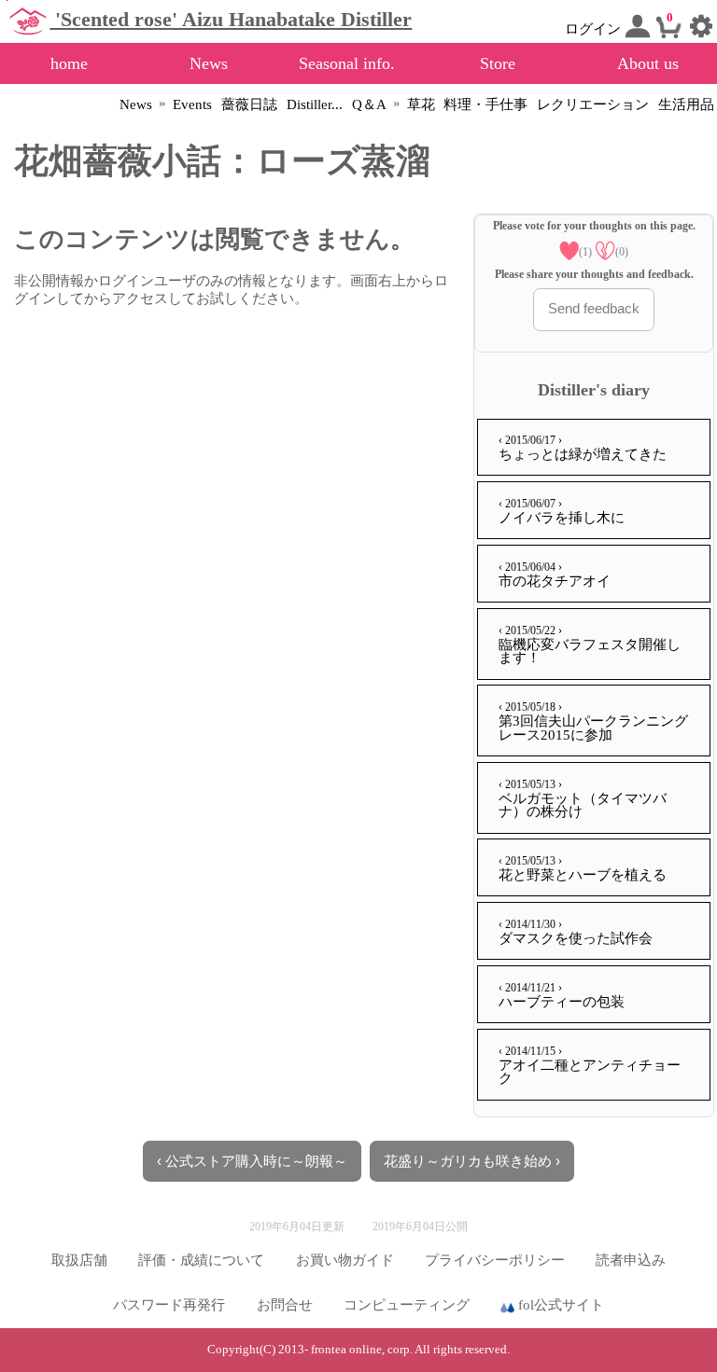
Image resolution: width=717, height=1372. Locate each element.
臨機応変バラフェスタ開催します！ (590, 645)
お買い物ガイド (345, 1260)
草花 (421, 104)
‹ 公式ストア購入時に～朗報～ (252, 1161)
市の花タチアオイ (555, 575)
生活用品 (686, 104)
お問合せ (285, 1304)
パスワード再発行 (169, 1304)
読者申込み (631, 1260)
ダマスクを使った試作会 (576, 932)
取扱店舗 (79, 1260)
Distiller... (315, 104)
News (209, 63)
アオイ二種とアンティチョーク (590, 1066)
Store (497, 63)
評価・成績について (201, 1260)
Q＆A (369, 104)
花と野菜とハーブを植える (583, 868)
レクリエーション (593, 104)
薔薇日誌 (249, 104)
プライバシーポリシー (495, 1260)
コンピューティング (407, 1304)
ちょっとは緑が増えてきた (583, 448)
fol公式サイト (559, 1304)
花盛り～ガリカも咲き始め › (472, 1161)
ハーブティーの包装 (562, 995)
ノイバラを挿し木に (562, 511)
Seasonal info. (347, 63)
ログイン (595, 28)
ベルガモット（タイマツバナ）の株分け (583, 799)
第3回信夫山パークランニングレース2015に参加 (593, 721)
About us (648, 63)
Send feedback (594, 308)
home (69, 63)
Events (192, 104)
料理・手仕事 (485, 104)
